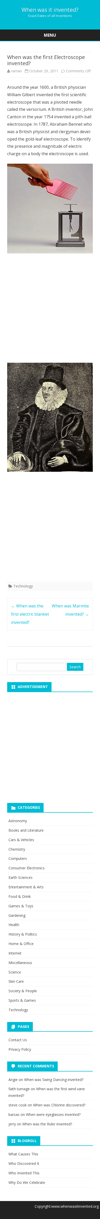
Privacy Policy (19, 1049)
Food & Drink (19, 896)
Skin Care (16, 981)
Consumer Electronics (26, 868)
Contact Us (17, 1039)
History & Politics (22, 934)
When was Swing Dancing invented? (53, 1079)
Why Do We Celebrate (26, 1182)
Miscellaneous (20, 962)
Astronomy (17, 820)
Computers (17, 858)
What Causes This (23, 1154)
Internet (15, 953)
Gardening (16, 915)
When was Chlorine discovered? (59, 1105)
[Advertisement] (50, 310)
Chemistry (16, 849)
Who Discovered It (23, 1163)
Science (14, 972)
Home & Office (21, 943)
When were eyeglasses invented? (53, 1114)
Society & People (22, 990)
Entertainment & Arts (26, 886)
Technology (23, 586)
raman (16, 70)
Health (13, 924)
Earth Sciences (20, 877)
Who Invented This (23, 1173)
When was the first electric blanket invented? (30, 614)
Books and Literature (26, 830)
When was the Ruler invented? (47, 1124)
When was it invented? (50, 10)
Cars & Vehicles (21, 839)
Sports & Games (22, 1000)
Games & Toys (20, 905)
